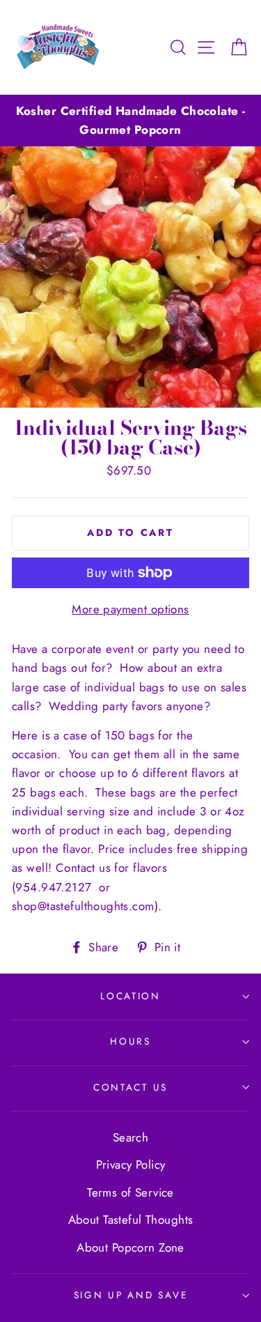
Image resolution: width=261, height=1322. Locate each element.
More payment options (130, 609)
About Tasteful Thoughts (130, 1219)
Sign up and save (131, 1295)
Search (131, 1137)
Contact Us (130, 1087)
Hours (130, 1041)
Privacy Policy (131, 1164)
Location (130, 996)
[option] (130, 120)
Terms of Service (130, 1192)
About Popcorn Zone (130, 1247)
